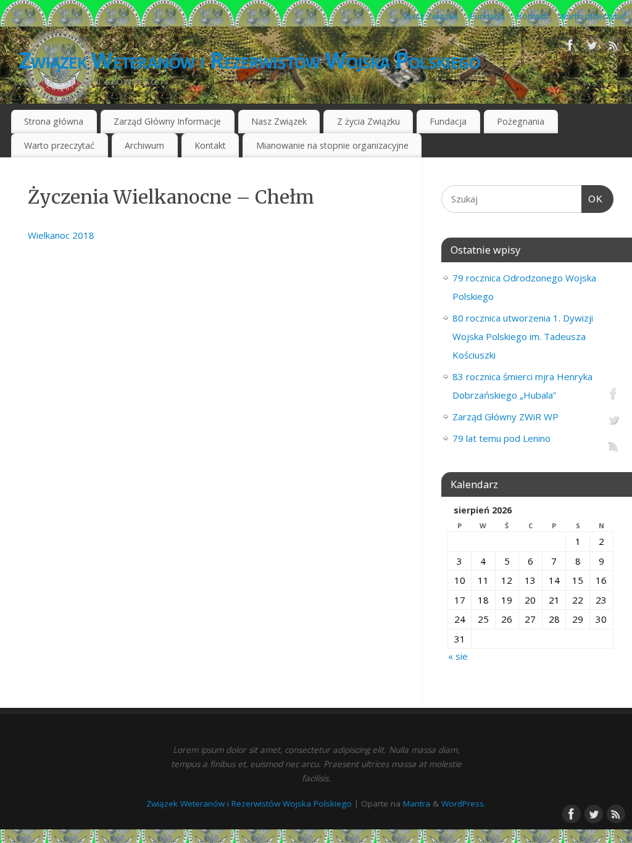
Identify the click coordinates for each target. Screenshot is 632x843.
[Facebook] (570, 47)
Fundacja (487, 16)
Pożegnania (520, 121)
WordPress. (463, 803)
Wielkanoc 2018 (61, 235)
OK (592, 199)
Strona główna (53, 121)
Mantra (416, 803)
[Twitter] (592, 47)
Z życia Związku (368, 121)
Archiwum (144, 145)
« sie (458, 656)
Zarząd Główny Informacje (167, 121)
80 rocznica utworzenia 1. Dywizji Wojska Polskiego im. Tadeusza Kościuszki (522, 336)
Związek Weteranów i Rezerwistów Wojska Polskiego (249, 60)
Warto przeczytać (592, 16)
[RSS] (613, 47)
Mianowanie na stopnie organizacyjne (332, 145)
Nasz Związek (431, 16)
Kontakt (532, 16)
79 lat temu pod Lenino (501, 438)
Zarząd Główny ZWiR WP (505, 416)
